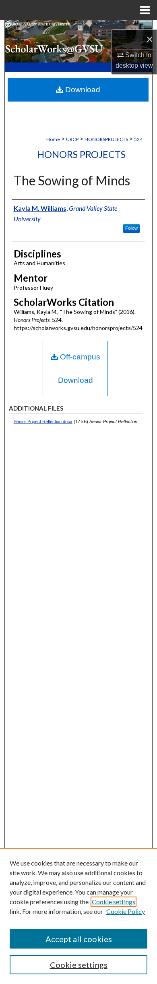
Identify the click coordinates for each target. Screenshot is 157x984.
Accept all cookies (78, 939)
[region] (78, 916)
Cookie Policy (125, 911)
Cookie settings (113, 901)
